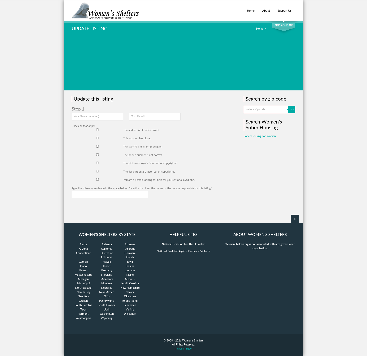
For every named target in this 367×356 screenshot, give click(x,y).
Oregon (83, 301)
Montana (106, 283)
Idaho (83, 266)
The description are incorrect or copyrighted (149, 172)
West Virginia (83, 318)
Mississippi (83, 283)
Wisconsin (130, 314)
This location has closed (137, 138)
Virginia (130, 309)
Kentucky (106, 270)
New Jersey (83, 292)
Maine (130, 275)
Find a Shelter (284, 25)
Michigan (83, 279)
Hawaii (107, 262)
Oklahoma (130, 296)
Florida (130, 257)
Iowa (130, 262)
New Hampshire (130, 288)
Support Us (284, 10)
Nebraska (106, 288)
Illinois (106, 266)
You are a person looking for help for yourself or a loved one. (159, 180)
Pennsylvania (106, 301)
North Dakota (83, 288)
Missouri (130, 279)
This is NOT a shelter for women (142, 147)
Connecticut (83, 253)
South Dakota (106, 305)
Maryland (106, 275)
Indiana (130, 266)
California (106, 249)
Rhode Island (130, 301)
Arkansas (130, 244)
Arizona (83, 249)
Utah (107, 309)
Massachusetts (83, 275)
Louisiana (130, 270)
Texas (83, 309)
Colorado (130, 249)
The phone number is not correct (142, 155)
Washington (107, 314)
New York (83, 296)
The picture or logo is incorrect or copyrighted (150, 163)
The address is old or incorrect (141, 130)
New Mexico (106, 292)
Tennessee (130, 305)
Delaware (130, 253)
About (266, 10)
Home (251, 10)
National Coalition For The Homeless (183, 244)
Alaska (83, 244)
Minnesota (107, 279)
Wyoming (106, 318)
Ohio (107, 296)
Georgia (83, 262)
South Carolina (83, 305)
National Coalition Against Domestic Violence (183, 251)
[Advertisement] (183, 63)
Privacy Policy (183, 349)
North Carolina (130, 283)
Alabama (107, 244)
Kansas (83, 270)
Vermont (83, 314)
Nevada (130, 292)
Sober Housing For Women (260, 136)
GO (292, 109)
